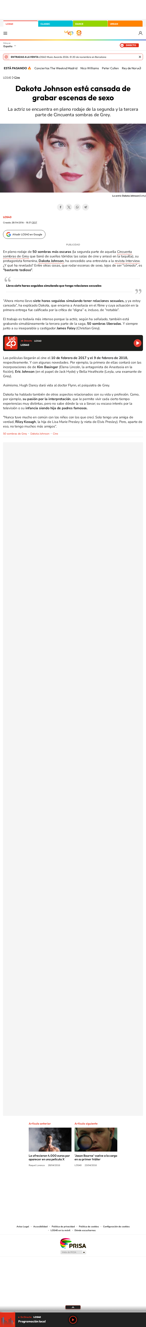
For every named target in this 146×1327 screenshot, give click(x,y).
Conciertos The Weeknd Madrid (55, 68)
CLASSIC (45, 23)
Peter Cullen (110, 68)
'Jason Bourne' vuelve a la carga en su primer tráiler (96, 1157)
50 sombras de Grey (15, 433)
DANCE (79, 23)
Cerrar (139, 56)
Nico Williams (89, 68)
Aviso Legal (23, 1226)
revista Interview (127, 261)
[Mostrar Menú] (5, 33)
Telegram (85, 207)
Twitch (88, 1180)
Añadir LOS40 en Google (27, 234)
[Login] (140, 33)
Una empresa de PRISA (73, 1243)
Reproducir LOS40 (137, 343)
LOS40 (9, 23)
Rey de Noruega (132, 68)
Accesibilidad (40, 1226)
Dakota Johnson (39, 433)
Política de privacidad (63, 1226)
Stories (96, 1180)
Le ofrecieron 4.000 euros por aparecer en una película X (49, 1157)
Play (73, 1319)
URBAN (114, 23)
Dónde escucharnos (85, 1230)
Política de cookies (89, 1226)
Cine (17, 77)
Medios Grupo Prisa (73, 1252)
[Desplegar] (73, 1307)
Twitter (68, 207)
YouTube (65, 1180)
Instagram (50, 1180)
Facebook (60, 207)
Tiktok (58, 1180)
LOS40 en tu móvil (60, 1230)
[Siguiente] (140, 68)
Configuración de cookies (116, 1226)
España (7, 46)
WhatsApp (77, 207)
